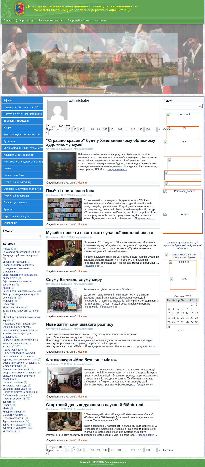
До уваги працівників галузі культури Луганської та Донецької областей (182, 245)
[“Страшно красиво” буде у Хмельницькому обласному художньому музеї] (62, 178)
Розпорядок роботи (50, 20)
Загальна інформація (15, 388)
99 (98, 129)
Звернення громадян (16, 120)
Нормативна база (14, 175)
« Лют (181, 330)
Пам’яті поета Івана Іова (70, 191)
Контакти (100, 20)
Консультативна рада (15, 385)
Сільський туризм (13, 415)
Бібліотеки (9, 304)
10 (68, 129)
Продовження (117, 169)
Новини (8, 168)
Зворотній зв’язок (78, 20)
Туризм (8, 209)
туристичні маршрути (16, 216)
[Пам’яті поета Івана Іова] (65, 220)
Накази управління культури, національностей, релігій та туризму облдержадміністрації (20, 356)
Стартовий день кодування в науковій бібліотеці (94, 404)
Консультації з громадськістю (22, 134)
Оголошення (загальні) (17, 182)
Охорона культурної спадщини (22, 188)
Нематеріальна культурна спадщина (23, 161)
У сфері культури (12, 366)
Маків (6, 408)
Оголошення (10, 297)
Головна (8, 20)
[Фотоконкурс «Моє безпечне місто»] (65, 392)
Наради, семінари (13, 382)
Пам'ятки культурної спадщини (20, 392)
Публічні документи (15, 202)
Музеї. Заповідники (13, 307)
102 (120, 129)
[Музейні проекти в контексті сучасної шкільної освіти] (65, 264)
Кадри (7, 127)
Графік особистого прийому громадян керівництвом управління (18, 268)
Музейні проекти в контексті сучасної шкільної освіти (99, 232)
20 (74, 129)
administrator (86, 149)
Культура (9, 141)
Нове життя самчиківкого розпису (79, 324)
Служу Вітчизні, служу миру (74, 279)
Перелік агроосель (13, 418)
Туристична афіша (13, 421)
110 (133, 129)
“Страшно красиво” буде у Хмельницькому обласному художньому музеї (100, 142)
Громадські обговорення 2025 (21, 107)
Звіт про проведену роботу (18, 294)
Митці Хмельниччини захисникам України (23, 147)
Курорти (7, 405)
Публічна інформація (16, 195)
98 (92, 129)
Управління (26, 20)
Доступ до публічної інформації (23, 113)
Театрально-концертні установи (21, 310)
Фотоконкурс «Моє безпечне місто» (81, 360)
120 (140, 129)
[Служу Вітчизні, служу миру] (65, 311)
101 (113, 129)
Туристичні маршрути (15, 424)
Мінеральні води (12, 411)
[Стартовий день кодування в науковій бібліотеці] (65, 429)
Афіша (8, 100)
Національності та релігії (19, 154)
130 (148, 129)
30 (80, 129)
